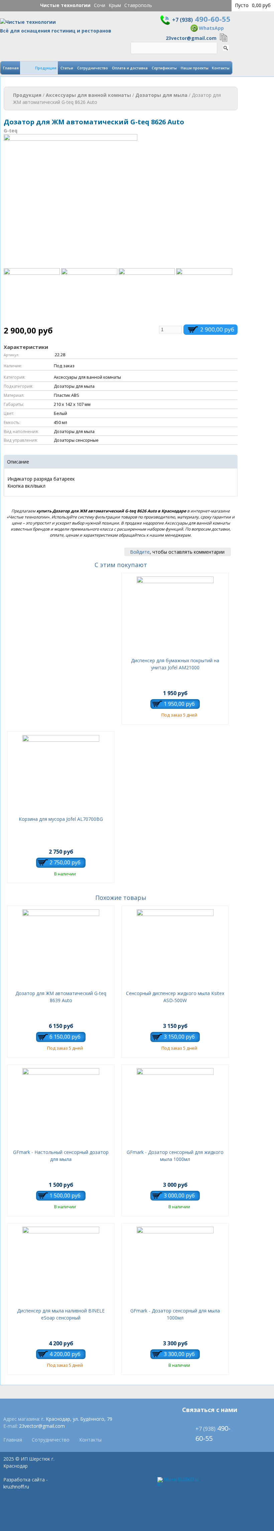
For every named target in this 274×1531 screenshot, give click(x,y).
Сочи (99, 5)
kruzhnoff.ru (16, 1486)
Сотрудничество (92, 67)
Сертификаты (164, 67)
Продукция (45, 67)
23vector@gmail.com (191, 38)
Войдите (140, 552)
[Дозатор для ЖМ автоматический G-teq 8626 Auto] (70, 264)
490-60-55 (201, 19)
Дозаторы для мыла (161, 95)
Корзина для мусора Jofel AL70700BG (61, 819)
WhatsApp (211, 28)
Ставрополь (138, 5)
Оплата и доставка (130, 67)
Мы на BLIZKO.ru (181, 1479)
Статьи (66, 67)
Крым (115, 5)
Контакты (221, 67)
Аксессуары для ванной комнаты (88, 95)
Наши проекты (195, 67)
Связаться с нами (209, 1410)
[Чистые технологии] (28, 23)
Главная (11, 67)
